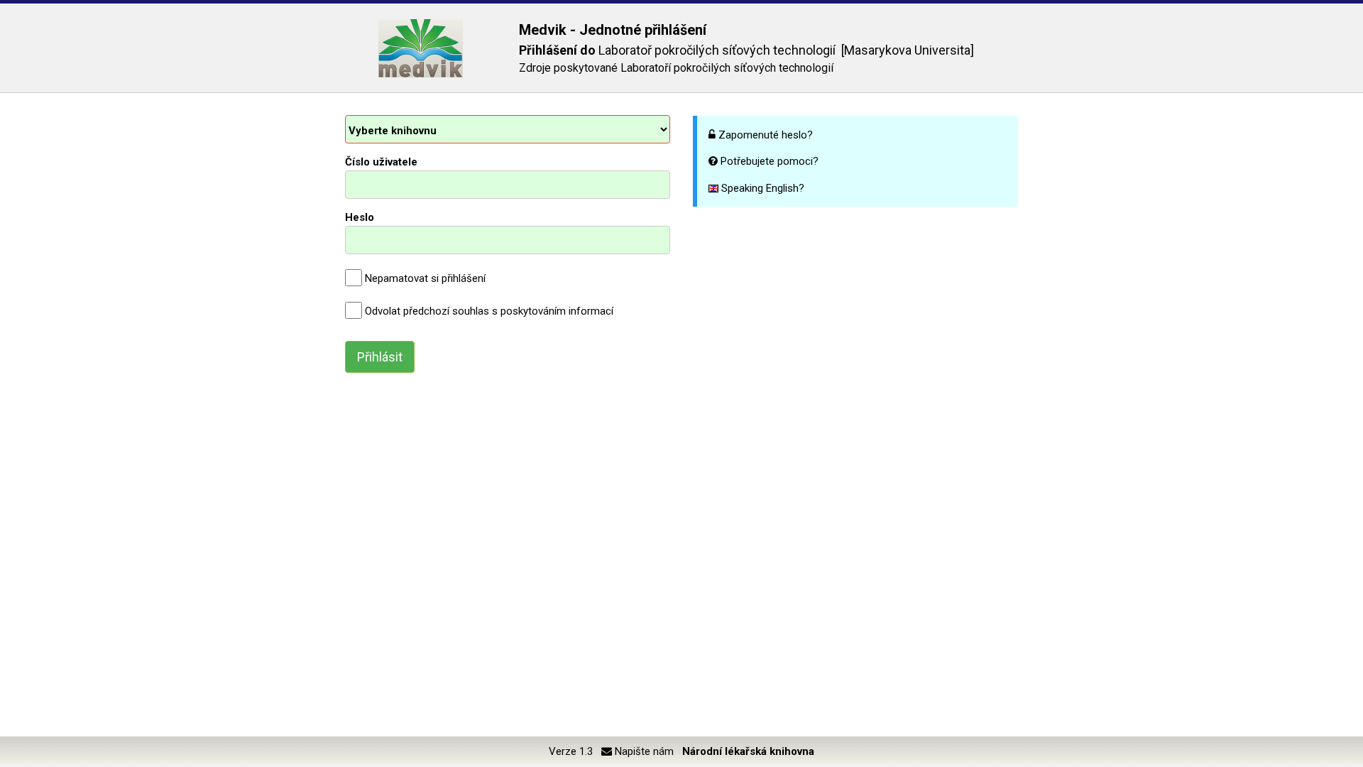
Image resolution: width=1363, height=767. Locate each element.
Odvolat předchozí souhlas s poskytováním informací (489, 311)
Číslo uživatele (381, 162)
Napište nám (643, 751)
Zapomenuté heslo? (765, 135)
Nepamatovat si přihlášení (425, 278)
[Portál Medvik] (420, 48)
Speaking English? (761, 188)
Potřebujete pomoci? (770, 161)
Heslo (359, 217)
